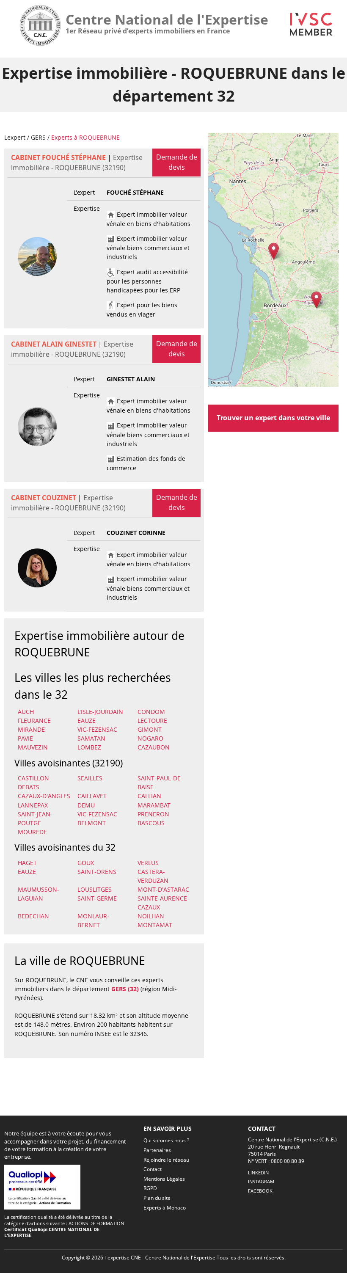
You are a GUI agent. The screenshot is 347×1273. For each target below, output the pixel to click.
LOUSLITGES (94, 889)
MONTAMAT (155, 925)
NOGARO (150, 738)
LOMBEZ (89, 747)
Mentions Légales (164, 1178)
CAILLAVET (92, 796)
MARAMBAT (154, 805)
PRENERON (153, 814)
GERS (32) (125, 989)
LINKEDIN (258, 1172)
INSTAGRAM (261, 1181)
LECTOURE (152, 720)
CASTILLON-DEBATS (34, 782)
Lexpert (14, 137)
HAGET (27, 863)
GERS (38, 137)
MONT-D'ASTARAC (163, 889)
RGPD (150, 1188)
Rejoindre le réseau (166, 1159)
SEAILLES (89, 778)
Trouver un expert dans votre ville (273, 417)
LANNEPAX (33, 805)
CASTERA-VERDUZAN (153, 876)
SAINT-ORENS (96, 872)
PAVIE (25, 738)
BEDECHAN (33, 916)
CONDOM (151, 712)
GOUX (85, 863)
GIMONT (150, 729)
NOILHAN (151, 916)
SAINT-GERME (97, 898)
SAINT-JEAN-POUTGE (35, 818)
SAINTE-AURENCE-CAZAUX (163, 902)
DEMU (86, 805)
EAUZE (86, 720)
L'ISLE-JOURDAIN (100, 712)
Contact (152, 1169)
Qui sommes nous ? (166, 1140)
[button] (273, 251)
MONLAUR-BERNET (93, 920)
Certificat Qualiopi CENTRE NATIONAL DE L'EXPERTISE (51, 1232)
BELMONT (91, 823)
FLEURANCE (34, 720)
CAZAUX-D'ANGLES (44, 796)
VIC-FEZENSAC (97, 729)
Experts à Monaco (164, 1207)
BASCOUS (151, 823)
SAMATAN (91, 738)
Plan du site (157, 1197)
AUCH (26, 712)
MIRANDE (31, 729)
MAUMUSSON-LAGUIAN (38, 893)
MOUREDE (32, 832)
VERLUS (148, 863)
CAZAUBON (154, 747)
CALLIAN (149, 796)
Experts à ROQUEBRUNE (85, 137)
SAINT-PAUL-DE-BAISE (160, 782)
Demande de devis (176, 162)
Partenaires (157, 1150)
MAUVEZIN (33, 747)
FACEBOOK (260, 1191)
